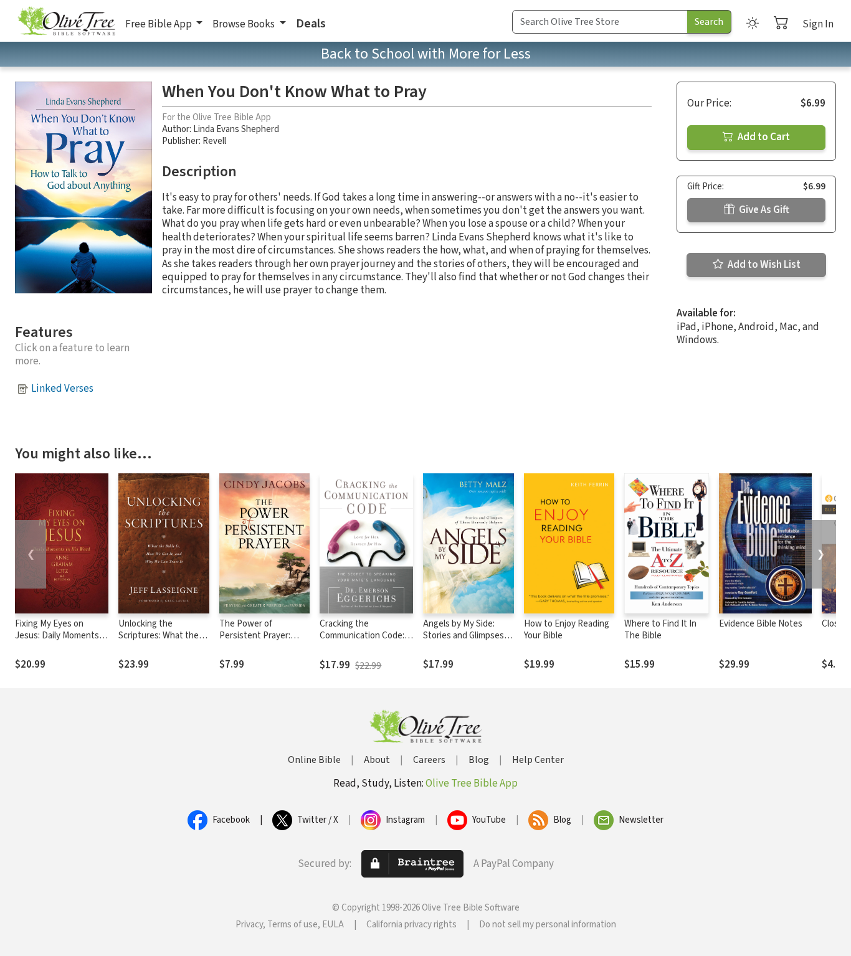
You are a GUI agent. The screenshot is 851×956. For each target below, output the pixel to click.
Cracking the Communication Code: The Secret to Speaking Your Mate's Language (365, 641)
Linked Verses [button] (62, 388)
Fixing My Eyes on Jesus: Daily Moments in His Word (61, 635)
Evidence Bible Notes (760, 623)
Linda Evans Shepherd (236, 129)
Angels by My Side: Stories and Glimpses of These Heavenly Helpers (463, 641)
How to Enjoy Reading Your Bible (566, 629)
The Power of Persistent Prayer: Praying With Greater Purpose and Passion (259, 641)
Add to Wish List (763, 264)
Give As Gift (763, 209)
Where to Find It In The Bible (660, 629)
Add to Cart (763, 137)
